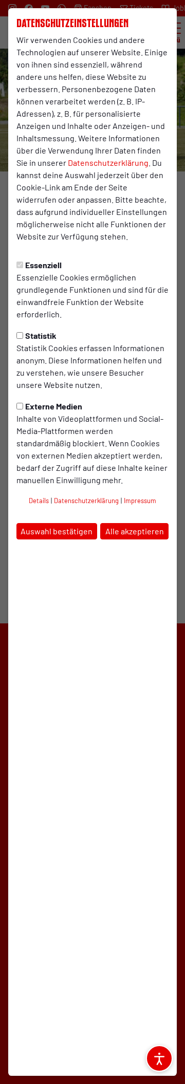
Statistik (41, 335)
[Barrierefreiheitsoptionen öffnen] (159, 1058)
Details (39, 500)
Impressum (140, 500)
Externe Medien (53, 406)
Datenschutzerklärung (108, 162)
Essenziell (43, 265)
